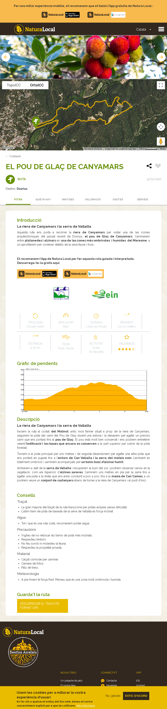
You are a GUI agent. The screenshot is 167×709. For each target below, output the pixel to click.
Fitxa (18, 199)
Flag (158, 166)
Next (162, 57)
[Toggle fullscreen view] (161, 85)
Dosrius (22, 188)
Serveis (142, 199)
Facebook (112, 685)
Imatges (68, 199)
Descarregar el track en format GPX (39, 605)
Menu (161, 29)
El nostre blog (68, 685)
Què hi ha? (43, 199)
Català (141, 29)
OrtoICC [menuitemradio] (37, 85)
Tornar (15, 156)
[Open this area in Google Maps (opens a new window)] (7, 147)
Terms (163, 149)
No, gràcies (113, 695)
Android (140, 685)
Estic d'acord (136, 695)
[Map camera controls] (161, 127)
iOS (138, 680)
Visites (118, 199)
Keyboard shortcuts (93, 149)
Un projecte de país (71, 680)
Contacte (112, 680)
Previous (5, 57)
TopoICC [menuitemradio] (14, 85)
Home (34, 29)
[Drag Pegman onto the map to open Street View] (161, 141)
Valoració (93, 199)
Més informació (85, 705)
